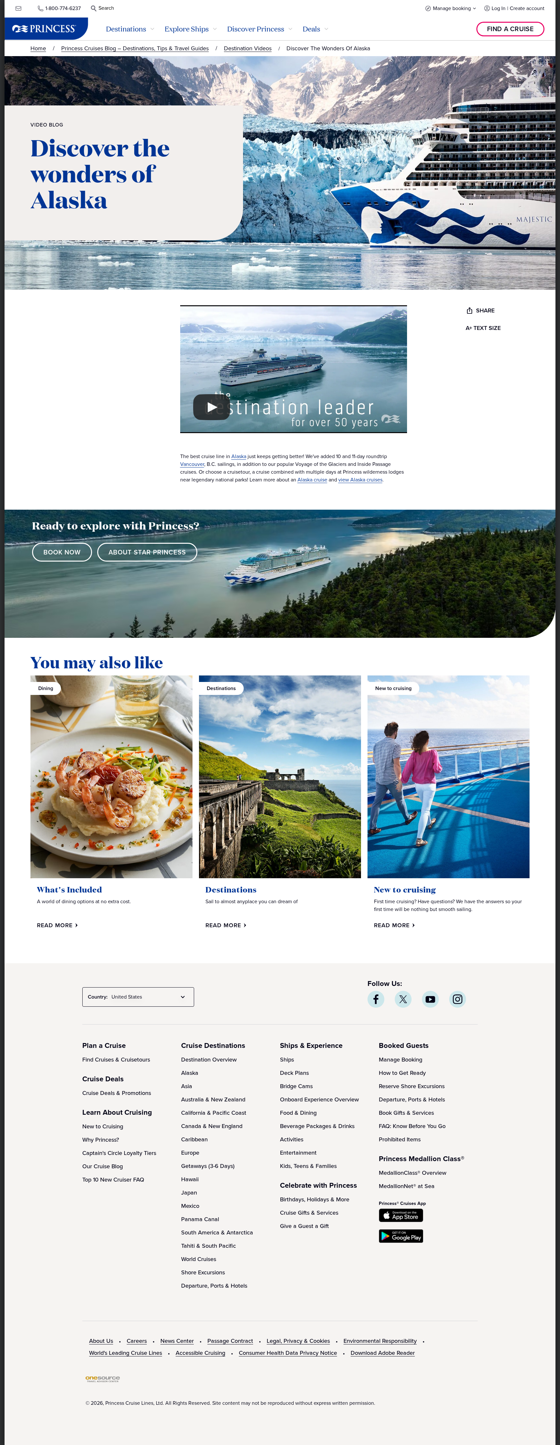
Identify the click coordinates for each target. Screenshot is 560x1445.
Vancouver (192, 464)
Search (106, 8)
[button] (450, 8)
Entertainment (298, 1152)
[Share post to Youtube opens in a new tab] (430, 999)
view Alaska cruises (360, 479)
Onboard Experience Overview (319, 1099)
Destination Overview (209, 1059)
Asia (186, 1086)
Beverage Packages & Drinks (317, 1126)
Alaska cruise (312, 479)
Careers (137, 1341)
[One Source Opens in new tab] (103, 1380)
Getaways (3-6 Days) (208, 1166)
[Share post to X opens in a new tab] (403, 999)
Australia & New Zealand (213, 1099)
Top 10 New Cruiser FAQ (113, 1179)
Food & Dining (298, 1113)
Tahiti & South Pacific (208, 1246)
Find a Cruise (510, 29)
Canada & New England (211, 1126)
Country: (98, 997)
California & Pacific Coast (213, 1113)
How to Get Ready (402, 1073)
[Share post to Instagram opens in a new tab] (457, 999)
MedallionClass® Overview (412, 1173)
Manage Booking (400, 1059)
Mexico (190, 1206)
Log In (499, 8)
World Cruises (198, 1259)
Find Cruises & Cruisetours (116, 1059)
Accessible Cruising (200, 1353)
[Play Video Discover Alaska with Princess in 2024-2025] (211, 407)
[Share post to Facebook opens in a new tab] (376, 999)
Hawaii (190, 1179)
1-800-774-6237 (63, 8)
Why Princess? (100, 1139)
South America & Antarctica (217, 1232)
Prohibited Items (400, 1139)
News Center (177, 1341)
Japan (189, 1192)
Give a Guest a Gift (304, 1226)
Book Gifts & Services (406, 1113)
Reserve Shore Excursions (412, 1086)
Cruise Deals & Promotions (116, 1093)
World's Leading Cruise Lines (125, 1353)
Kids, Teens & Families (308, 1166)
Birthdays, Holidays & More (314, 1199)
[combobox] (149, 997)
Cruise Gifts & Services (309, 1212)
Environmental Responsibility (380, 1341)
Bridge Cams (296, 1086)
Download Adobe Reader (383, 1353)
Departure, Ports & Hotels (214, 1285)
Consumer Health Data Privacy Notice (288, 1353)
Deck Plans (294, 1073)
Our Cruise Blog (102, 1166)
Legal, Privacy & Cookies (298, 1341)
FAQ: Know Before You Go (412, 1126)
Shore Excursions (203, 1272)
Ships (287, 1059)
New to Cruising (102, 1126)
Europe (190, 1152)
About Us (101, 1341)
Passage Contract (230, 1341)
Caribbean (194, 1139)
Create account (527, 8)
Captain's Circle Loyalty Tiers (119, 1153)
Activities (291, 1139)
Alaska (238, 456)
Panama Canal (200, 1219)
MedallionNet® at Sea (407, 1186)
